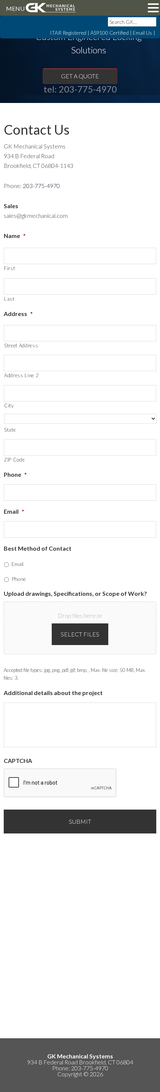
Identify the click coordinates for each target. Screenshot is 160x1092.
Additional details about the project (53, 692)
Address (18, 313)
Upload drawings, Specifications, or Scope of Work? (75, 593)
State (10, 430)
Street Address (21, 345)
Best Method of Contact (37, 548)
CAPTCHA (18, 760)
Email (14, 511)
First (9, 268)
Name (15, 235)
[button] (153, 8)
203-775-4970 (88, 89)
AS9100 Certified (109, 32)
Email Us (142, 32)
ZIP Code (14, 460)
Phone (15, 474)
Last (9, 299)
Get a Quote (80, 75)
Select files (80, 634)
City (9, 406)
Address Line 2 (21, 375)
